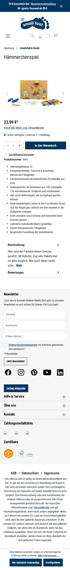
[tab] (34, 255)
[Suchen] (32, 36)
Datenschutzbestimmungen (23, 345)
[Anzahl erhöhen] (20, 146)
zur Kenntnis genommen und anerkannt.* (36, 347)
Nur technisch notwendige (25, 562)
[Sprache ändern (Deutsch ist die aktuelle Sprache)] (63, 37)
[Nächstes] (63, 93)
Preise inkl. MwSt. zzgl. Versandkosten (24, 127)
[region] (35, 94)
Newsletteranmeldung (43, 4)
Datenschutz (30, 473)
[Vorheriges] (7, 93)
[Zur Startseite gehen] (35, 23)
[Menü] (8, 36)
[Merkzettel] (48, 36)
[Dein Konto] (40, 36)
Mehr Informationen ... (48, 555)
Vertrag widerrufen (16, 388)
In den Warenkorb (45, 145)
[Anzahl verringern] (8, 146)
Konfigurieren (53, 562)
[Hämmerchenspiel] (35, 94)
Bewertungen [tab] (16, 272)
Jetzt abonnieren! (15, 361)
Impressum (51, 473)
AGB (14, 473)
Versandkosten (41, 507)
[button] (60, 6)
